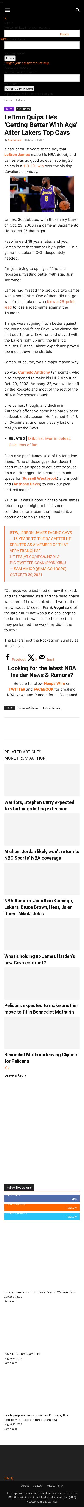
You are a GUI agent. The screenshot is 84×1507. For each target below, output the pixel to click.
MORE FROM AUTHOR (24, 758)
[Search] (78, 10)
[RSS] (8, 1478)
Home (8, 100)
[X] (25, 728)
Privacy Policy (55, 1485)
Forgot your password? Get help (26, 63)
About (25, 1485)
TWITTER (17, 689)
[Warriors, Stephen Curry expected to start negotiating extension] (42, 780)
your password (14, 53)
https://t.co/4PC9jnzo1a (35, 556)
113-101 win (33, 166)
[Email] (67, 728)
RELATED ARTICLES (22, 751)
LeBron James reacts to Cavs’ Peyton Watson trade (40, 1292)
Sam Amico (15, 140)
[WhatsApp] (39, 728)
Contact (37, 1485)
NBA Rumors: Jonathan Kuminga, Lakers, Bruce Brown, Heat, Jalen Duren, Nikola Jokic (38, 907)
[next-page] (8, 1068)
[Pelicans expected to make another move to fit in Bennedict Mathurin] (42, 983)
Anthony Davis (26, 484)
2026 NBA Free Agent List (22, 1354)
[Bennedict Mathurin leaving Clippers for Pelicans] (42, 1033)
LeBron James (17, 154)
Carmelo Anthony (34, 372)
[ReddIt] (53, 728)
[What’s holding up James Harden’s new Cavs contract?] (42, 934)
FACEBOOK (44, 689)
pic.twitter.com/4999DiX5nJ (38, 562)
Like (74, 1198)
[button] (7, 10)
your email (11, 84)
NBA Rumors (23, 108)
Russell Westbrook (40, 478)
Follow (72, 1207)
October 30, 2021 (26, 574)
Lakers (20, 100)
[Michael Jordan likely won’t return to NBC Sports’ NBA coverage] (42, 829)
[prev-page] (5, 1068)
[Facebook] (10, 728)
